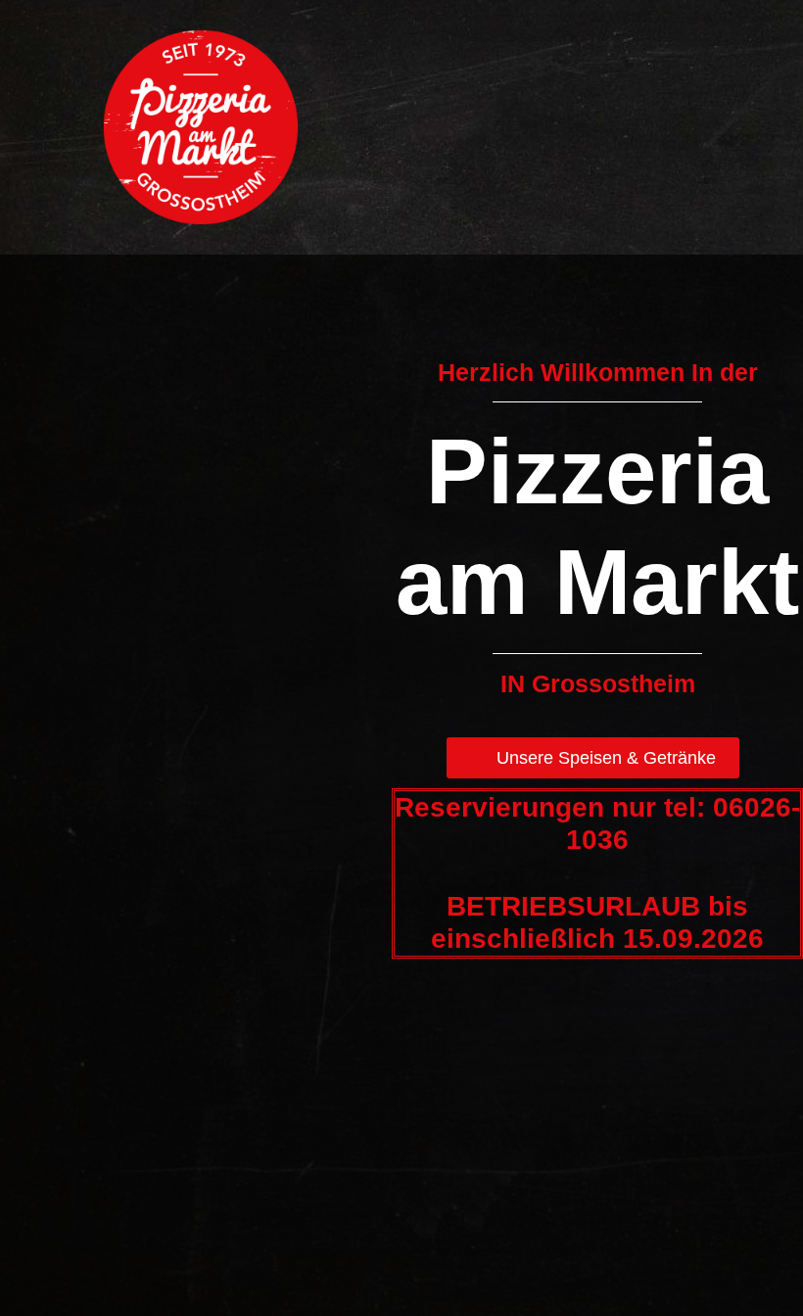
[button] (757, 152)
